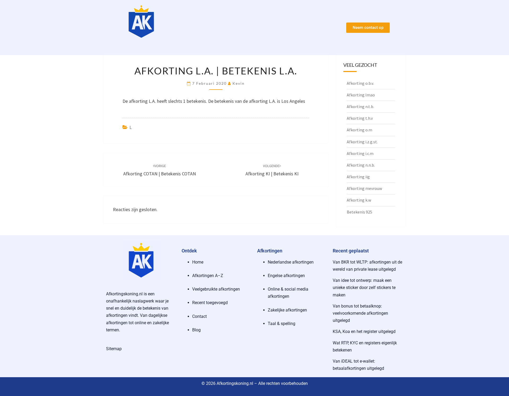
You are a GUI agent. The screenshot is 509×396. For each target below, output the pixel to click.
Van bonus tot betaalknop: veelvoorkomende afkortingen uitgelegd (360, 313)
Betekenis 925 (359, 212)
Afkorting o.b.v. (360, 83)
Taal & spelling (281, 323)
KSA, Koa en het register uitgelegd (364, 331)
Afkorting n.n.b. (361, 165)
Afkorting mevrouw (364, 188)
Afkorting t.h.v (360, 118)
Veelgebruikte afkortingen (216, 289)
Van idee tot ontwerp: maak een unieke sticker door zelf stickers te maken (364, 287)
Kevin (238, 83)
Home (197, 262)
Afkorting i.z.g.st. (362, 141)
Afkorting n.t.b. (360, 106)
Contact (199, 316)
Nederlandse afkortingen (291, 262)
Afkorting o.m (359, 129)
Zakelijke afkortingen (287, 310)
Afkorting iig (358, 176)
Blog (196, 329)
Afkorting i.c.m (360, 153)
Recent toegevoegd (210, 302)
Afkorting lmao (361, 94)
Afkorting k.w (359, 200)
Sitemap (114, 348)
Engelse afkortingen (286, 275)
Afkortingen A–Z (207, 275)
